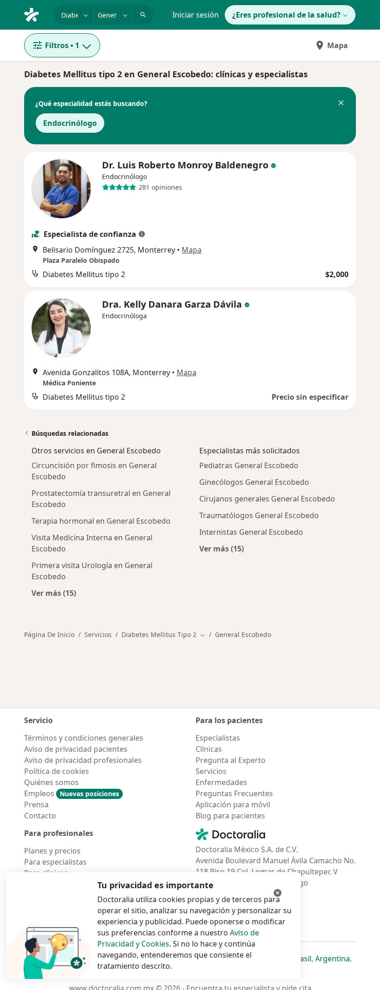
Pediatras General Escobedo (248, 465)
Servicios (98, 634)
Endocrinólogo (70, 123)
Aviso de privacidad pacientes (75, 749)
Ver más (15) (54, 593)
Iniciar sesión (195, 15)
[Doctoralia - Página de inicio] (35, 14)
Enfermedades (221, 782)
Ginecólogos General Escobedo (254, 482)
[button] (341, 103)
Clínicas (209, 749)
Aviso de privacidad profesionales (83, 760)
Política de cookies (56, 771)
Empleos (71, 793)
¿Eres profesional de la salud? (286, 15)
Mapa (337, 45)
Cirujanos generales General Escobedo (267, 499)
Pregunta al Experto (231, 760)
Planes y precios (52, 851)
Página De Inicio (49, 634)
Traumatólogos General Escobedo (259, 515)
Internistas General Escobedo (251, 532)
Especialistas (218, 738)
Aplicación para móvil (233, 804)
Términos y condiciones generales (83, 738)
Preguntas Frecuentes (234, 793)
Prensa (36, 804)
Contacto (40, 816)
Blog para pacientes (230, 816)
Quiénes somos (51, 782)
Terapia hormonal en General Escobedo (101, 521)
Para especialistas (55, 862)
